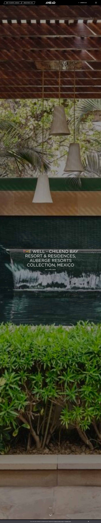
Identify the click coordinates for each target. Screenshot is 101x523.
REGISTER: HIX (28, 2)
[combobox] (85, 3)
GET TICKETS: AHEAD (12, 2)
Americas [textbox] (83, 2)
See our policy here (58, 521)
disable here (68, 521)
